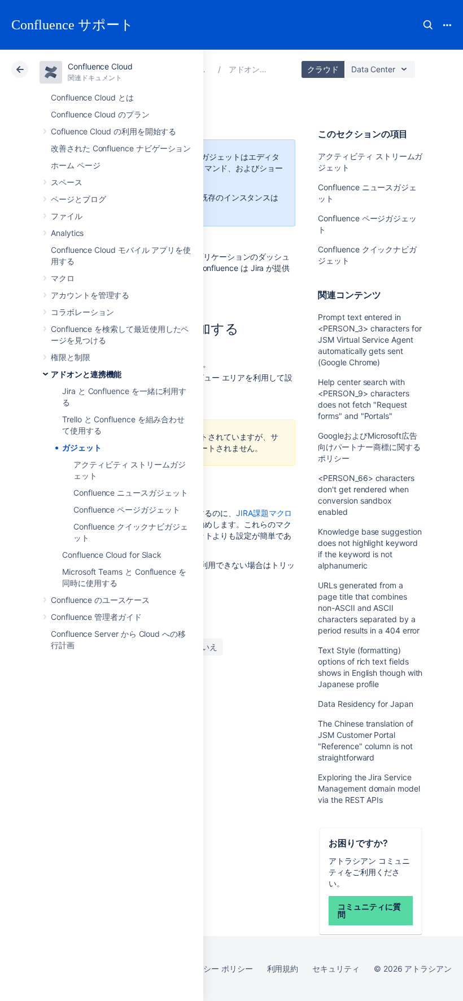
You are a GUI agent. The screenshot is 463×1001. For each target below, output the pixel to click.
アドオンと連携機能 (86, 374)
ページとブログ (78, 199)
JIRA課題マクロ (264, 513)
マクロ (63, 278)
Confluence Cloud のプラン (100, 114)
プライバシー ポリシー (212, 968)
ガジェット (82, 447)
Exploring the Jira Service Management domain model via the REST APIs (369, 788)
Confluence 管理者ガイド (96, 617)
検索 (428, 25)
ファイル (66, 216)
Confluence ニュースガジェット (130, 492)
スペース (66, 182)
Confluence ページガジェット (126, 509)
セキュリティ (336, 968)
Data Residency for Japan (365, 704)
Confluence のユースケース (100, 600)
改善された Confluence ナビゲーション (121, 148)
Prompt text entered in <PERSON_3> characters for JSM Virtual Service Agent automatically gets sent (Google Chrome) (369, 339)
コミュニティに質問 (369, 910)
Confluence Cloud (100, 66)
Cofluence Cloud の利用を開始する (113, 131)
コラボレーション (82, 312)
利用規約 (283, 968)
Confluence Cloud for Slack (111, 554)
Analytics (67, 233)
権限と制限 (70, 357)
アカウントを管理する (90, 295)
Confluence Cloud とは (92, 97)
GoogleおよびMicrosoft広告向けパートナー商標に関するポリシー (369, 447)
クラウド (323, 69)
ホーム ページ (76, 165)
